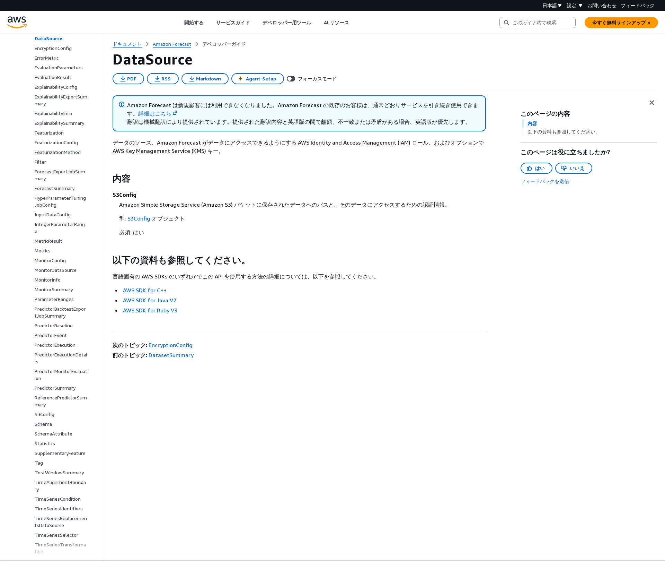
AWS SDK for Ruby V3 (150, 310)
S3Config (138, 218)
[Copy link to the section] (107, 178)
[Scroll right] (354, 22)
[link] (224, 44)
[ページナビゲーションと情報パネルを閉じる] (652, 102)
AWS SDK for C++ (145, 290)
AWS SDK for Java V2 (149, 300)
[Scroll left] (179, 22)
